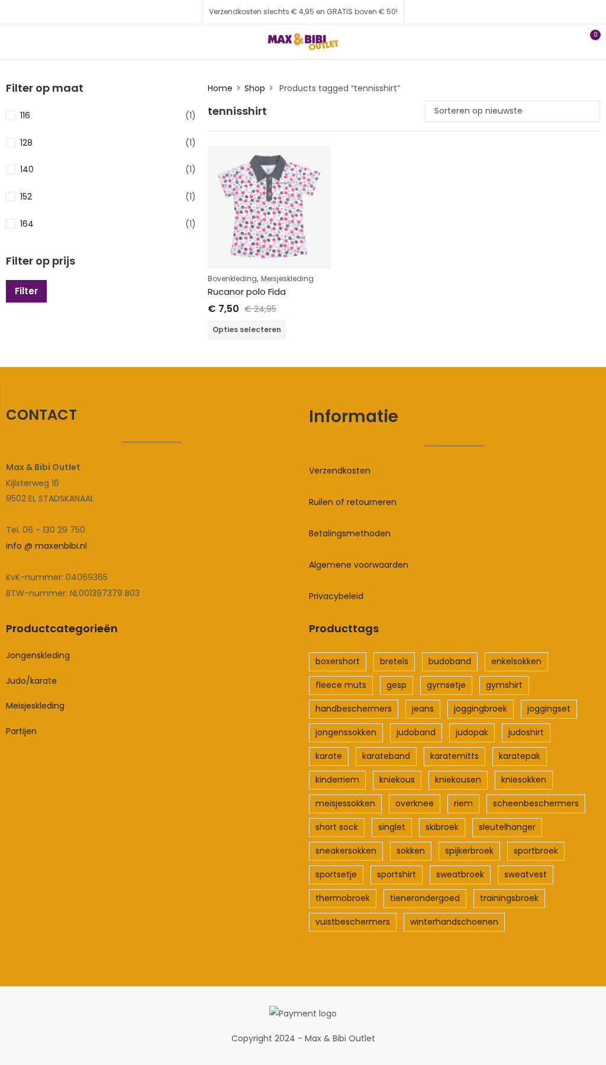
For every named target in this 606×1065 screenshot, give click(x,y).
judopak (472, 732)
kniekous (397, 780)
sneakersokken (345, 851)
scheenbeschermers (536, 803)
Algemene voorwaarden (358, 565)
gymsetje (446, 685)
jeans (423, 709)
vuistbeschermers (352, 922)
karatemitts (454, 756)
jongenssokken (345, 732)
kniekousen (458, 780)
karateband (386, 756)
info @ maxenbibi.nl (46, 546)
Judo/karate (31, 681)
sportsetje (336, 874)
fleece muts (340, 685)
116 (25, 115)
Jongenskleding (38, 655)
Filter (26, 291)
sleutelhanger (507, 827)
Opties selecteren (246, 329)
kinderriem (337, 780)
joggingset (548, 709)
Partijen (21, 731)
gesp (396, 685)
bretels (394, 661)
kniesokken (523, 780)
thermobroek (342, 898)
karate (328, 756)
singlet (391, 827)
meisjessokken (345, 803)
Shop (254, 88)
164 (27, 224)
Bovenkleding (232, 279)
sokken (411, 851)
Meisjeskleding (287, 279)
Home (220, 88)
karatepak (519, 756)
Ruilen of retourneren (353, 502)
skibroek (442, 827)
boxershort (337, 661)
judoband (416, 732)
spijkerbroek (469, 851)
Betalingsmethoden (350, 533)
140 (27, 169)
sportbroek (536, 851)
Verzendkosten (339, 471)
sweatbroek (460, 874)
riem (463, 803)
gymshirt (504, 685)
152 (26, 196)
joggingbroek (480, 709)
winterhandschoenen (454, 922)
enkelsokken (516, 661)
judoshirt (526, 732)
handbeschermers (353, 709)
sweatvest (525, 874)
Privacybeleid (336, 596)
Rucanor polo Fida (247, 291)
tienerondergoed (425, 898)
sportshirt (396, 874)
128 (26, 143)
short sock (336, 827)
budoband (449, 661)
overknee (414, 803)
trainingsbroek (509, 898)
